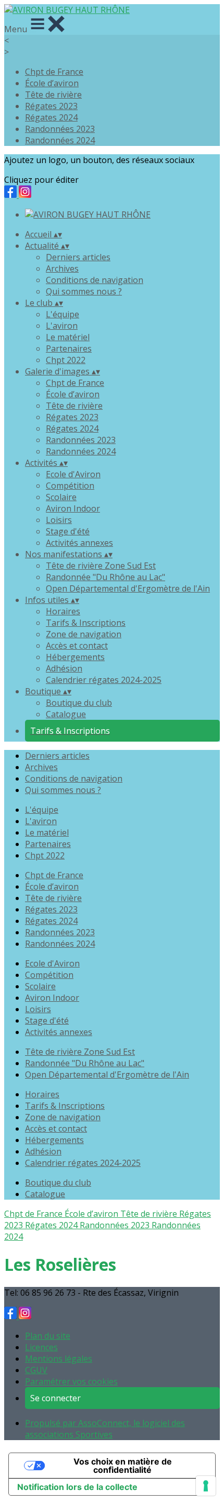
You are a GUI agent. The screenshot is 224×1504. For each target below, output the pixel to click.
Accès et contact (77, 645)
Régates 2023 (51, 106)
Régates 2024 (51, 117)
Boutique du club (79, 702)
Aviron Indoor (73, 508)
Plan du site (47, 1335)
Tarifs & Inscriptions (86, 622)
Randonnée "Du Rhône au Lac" (105, 577)
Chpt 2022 (65, 360)
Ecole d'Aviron (73, 474)
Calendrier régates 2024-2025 (103, 680)
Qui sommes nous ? (84, 291)
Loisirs (59, 520)
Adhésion (64, 668)
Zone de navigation (83, 634)
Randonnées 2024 (60, 140)
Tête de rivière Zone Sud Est (101, 565)
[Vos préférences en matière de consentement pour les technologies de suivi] (206, 1486)
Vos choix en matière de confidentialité (122, 1465)
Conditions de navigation (94, 280)
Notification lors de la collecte (77, 1487)
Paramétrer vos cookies (71, 1381)
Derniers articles (78, 257)
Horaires (63, 611)
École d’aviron (52, 83)
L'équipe (62, 314)
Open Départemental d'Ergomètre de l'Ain (128, 588)
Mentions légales (58, 1358)
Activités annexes (79, 542)
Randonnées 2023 (60, 129)
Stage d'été (68, 531)
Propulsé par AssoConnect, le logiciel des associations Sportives (105, 1428)
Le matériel (68, 337)
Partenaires (69, 348)
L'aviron (62, 325)
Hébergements (75, 657)
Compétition (70, 485)
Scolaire (61, 497)
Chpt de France (54, 71)
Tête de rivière (53, 94)
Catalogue (66, 714)
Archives (62, 268)
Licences (41, 1347)
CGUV (36, 1370)
